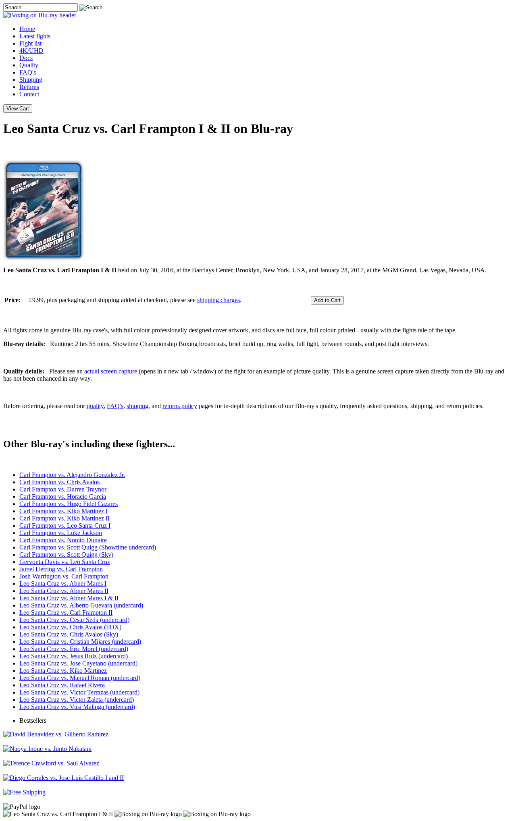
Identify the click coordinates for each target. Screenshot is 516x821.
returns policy (179, 405)
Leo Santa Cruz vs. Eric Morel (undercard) (73, 648)
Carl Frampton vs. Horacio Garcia (62, 496)
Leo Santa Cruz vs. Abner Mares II (63, 590)
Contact (29, 94)
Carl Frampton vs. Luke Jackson (60, 532)
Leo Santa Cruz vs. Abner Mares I (62, 583)
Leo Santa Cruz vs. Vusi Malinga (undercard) (77, 706)
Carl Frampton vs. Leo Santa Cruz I (64, 525)
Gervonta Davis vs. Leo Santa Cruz (64, 561)
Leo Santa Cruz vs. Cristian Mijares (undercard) (80, 641)
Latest (34, 36)
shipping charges (218, 299)
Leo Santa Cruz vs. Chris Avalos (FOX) (70, 627)
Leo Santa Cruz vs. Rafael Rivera (62, 685)
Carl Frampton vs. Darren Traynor (62, 489)
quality (95, 405)
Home (27, 28)
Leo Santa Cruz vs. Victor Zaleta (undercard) (76, 699)
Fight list (30, 43)
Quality (28, 65)
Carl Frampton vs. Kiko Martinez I (63, 511)
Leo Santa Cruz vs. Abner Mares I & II (69, 598)
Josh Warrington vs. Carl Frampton (63, 576)
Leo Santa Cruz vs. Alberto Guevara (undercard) (81, 605)
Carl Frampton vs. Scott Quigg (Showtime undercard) (87, 547)
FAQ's (27, 72)
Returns (29, 86)
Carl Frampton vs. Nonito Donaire (63, 540)
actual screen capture (110, 371)
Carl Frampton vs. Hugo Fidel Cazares (68, 503)
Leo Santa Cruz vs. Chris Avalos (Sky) (68, 634)
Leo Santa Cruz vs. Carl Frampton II (65, 612)
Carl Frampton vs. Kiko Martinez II (64, 518)
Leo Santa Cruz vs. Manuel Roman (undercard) (79, 677)
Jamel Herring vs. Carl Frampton (61, 569)
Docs (26, 57)
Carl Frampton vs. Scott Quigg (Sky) (66, 554)
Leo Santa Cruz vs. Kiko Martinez (63, 670)
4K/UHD (31, 50)
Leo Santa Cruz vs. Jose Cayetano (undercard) (78, 663)
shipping (137, 405)
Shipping (30, 79)
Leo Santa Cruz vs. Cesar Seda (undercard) (74, 619)
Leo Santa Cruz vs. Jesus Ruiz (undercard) (73, 656)
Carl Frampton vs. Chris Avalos (59, 482)
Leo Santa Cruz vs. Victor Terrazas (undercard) (79, 692)
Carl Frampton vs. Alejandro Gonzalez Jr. (72, 474)
